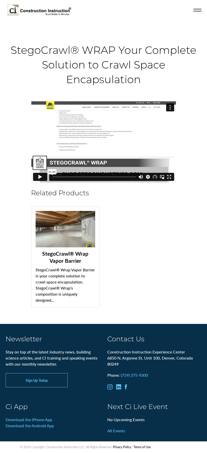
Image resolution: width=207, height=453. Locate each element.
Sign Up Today (37, 380)
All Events (116, 431)
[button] (197, 10)
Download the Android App (30, 425)
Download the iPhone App (29, 419)
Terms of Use (142, 447)
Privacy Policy (122, 447)
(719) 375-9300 (134, 375)
